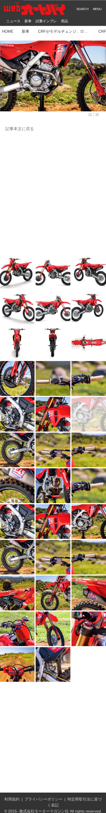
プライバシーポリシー (43, 799)
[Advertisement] (53, 193)
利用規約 (12, 799)
